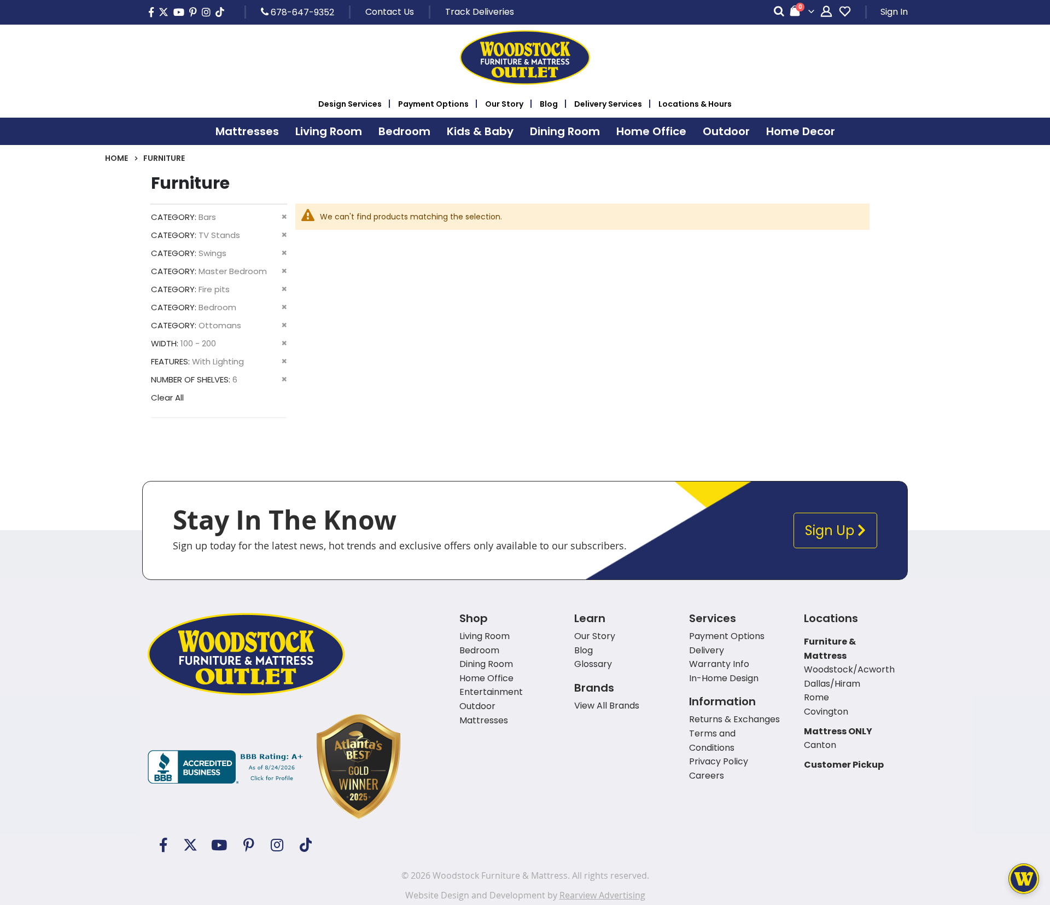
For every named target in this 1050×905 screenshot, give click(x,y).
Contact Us (389, 11)
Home (116, 158)
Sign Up (831, 530)
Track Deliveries (479, 11)
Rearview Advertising (602, 895)
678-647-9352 (301, 12)
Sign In (894, 11)
